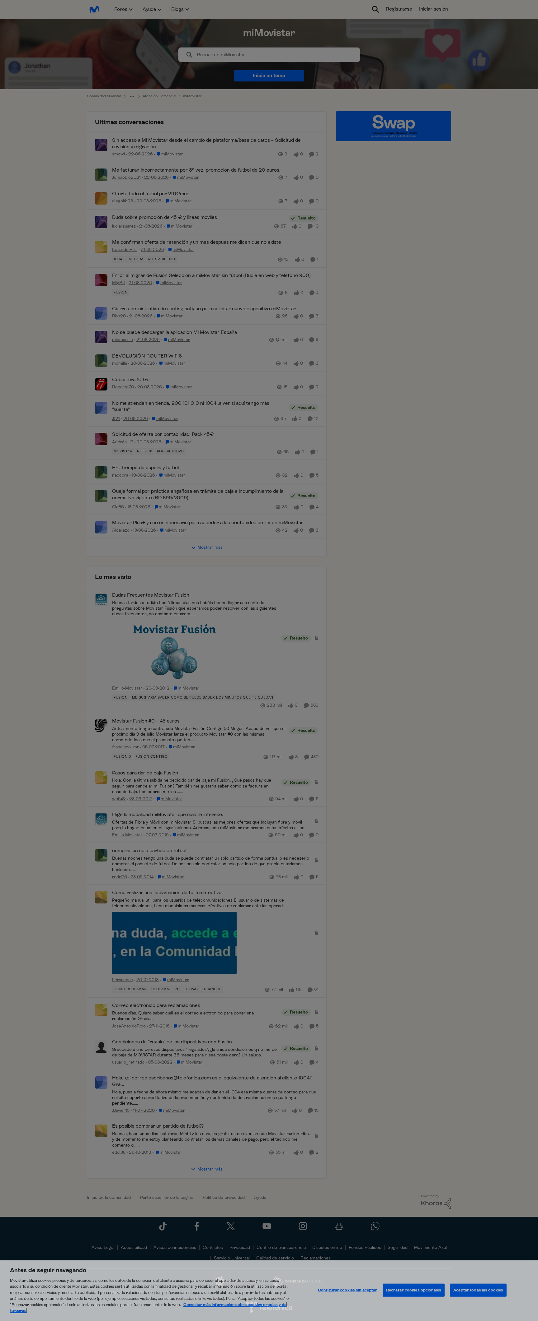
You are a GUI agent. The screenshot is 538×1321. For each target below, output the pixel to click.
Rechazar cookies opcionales (413, 1290)
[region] (269, 1290)
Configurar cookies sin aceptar (347, 1290)
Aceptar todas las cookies (478, 1290)
